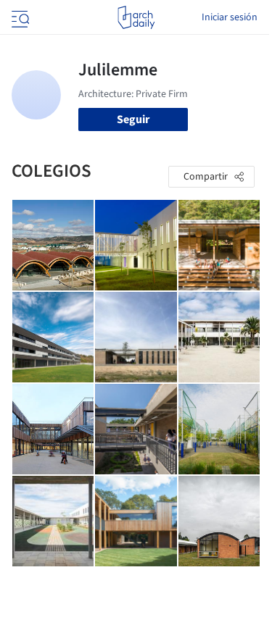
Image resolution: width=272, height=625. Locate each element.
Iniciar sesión (229, 17)
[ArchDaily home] (136, 17)
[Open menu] (19, 17)
